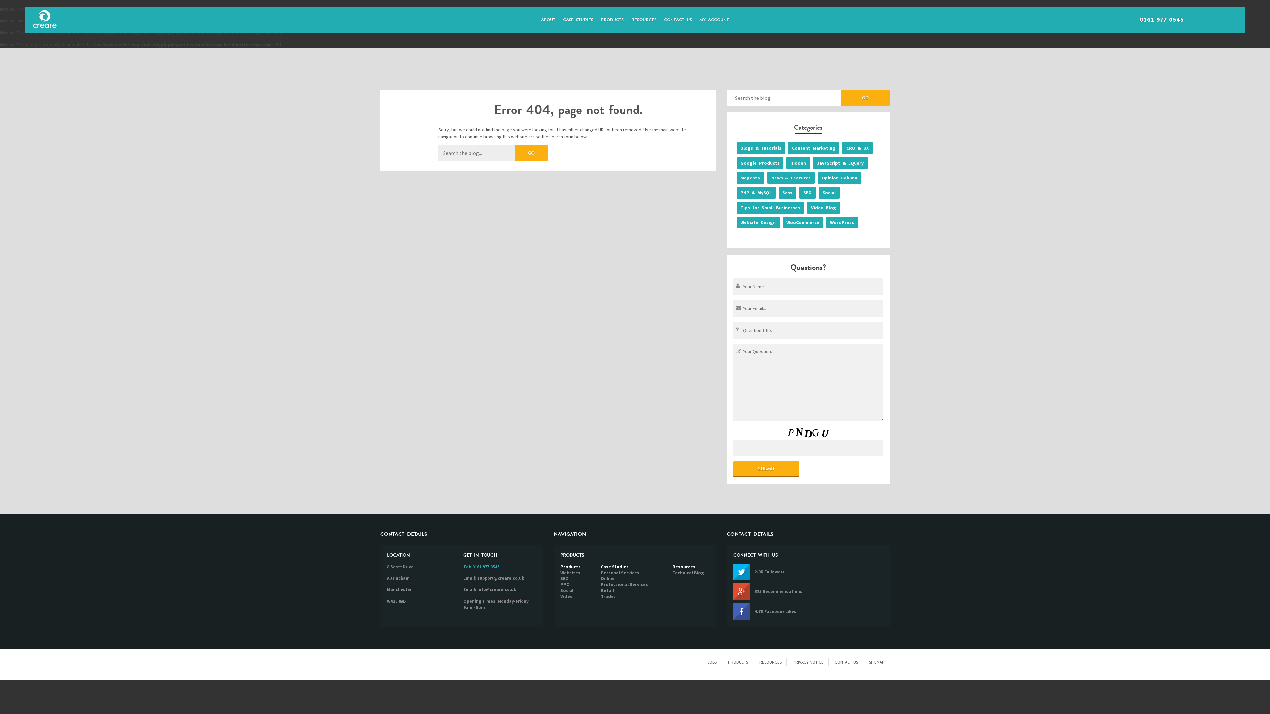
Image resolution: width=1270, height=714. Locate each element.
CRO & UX (857, 148)
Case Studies (578, 20)
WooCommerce (802, 222)
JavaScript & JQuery (840, 163)
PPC (564, 584)
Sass (787, 193)
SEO (807, 193)
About (548, 20)
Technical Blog (688, 572)
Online (607, 578)
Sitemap (877, 662)
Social (829, 193)
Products (612, 20)
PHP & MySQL (756, 193)
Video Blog (823, 208)
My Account (714, 20)
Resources (643, 20)
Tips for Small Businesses (770, 208)
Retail (607, 590)
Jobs (712, 662)
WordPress (842, 222)
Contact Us (678, 20)
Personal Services (620, 572)
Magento (750, 178)
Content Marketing (813, 148)
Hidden (798, 163)
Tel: (481, 567)
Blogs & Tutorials (761, 148)
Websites (570, 572)
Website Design (758, 222)
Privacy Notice (808, 662)
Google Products (760, 163)
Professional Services (624, 584)
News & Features (791, 178)
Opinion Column (839, 178)
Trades (608, 596)
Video (566, 596)
